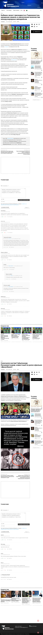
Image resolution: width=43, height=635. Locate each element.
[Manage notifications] (38, 632)
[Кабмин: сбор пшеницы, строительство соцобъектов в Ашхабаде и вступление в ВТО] (37, 330)
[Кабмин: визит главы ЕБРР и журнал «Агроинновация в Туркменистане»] (16, 330)
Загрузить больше (36, 99)
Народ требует (10, 265)
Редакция (3, 21)
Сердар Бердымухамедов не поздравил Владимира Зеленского (38, 81)
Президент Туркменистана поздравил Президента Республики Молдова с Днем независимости (36, 62)
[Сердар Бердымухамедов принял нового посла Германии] (32, 87)
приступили (14, 59)
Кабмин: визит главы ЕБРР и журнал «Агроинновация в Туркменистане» (15, 336)
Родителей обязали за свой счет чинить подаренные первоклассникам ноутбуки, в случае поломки (23, 153)
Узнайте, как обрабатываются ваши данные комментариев (14, 204)
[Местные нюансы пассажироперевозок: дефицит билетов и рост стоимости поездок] (32, 94)
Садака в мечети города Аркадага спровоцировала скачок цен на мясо (38, 67)
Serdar (12, 275)
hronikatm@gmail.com (23, 627)
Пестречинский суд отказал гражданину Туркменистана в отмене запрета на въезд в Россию (38, 74)
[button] (40, 10)
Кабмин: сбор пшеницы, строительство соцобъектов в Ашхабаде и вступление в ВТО (37, 336)
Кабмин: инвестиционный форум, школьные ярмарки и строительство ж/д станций (5, 337)
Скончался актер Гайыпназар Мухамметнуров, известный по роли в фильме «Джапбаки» (7, 152)
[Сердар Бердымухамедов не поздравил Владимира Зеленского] (32, 80)
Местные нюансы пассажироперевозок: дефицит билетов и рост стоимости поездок (39, 95)
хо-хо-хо (9, 238)
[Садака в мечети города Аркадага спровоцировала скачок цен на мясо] (32, 67)
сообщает (6, 46)
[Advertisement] (15, 165)
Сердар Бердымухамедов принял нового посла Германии (38, 87)
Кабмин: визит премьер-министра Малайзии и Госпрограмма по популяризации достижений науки (26, 337)
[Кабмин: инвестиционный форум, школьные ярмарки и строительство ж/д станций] (5, 330)
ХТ (35, 69)
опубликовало (10, 138)
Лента (2, 13)
